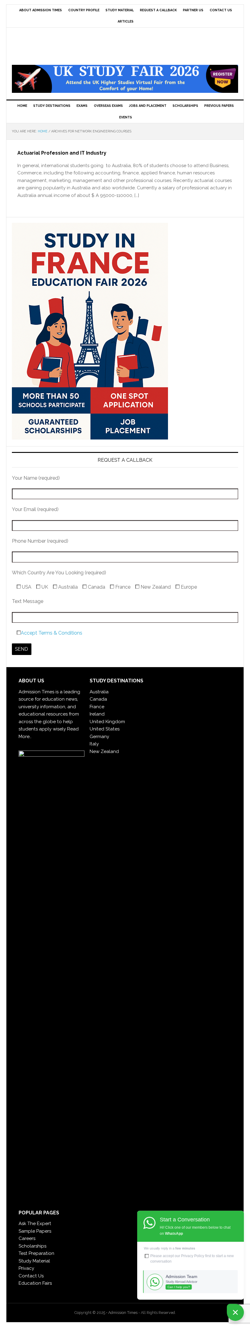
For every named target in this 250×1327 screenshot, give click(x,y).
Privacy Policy (192, 1256)
